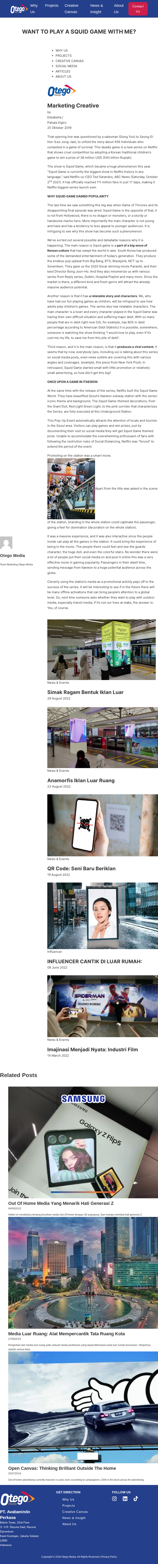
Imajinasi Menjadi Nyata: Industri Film (92, 1049)
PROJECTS (64, 56)
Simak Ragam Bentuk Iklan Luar (85, 692)
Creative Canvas (71, 8)
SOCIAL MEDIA (66, 66)
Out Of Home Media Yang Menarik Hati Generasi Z (61, 1203)
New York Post (129, 362)
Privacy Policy (109, 1556)
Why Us (34, 8)
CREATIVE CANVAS (70, 61)
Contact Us (138, 9)
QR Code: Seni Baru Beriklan (81, 868)
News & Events (58, 683)
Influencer (54, 952)
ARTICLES (63, 71)
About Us (119, 8)
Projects (51, 5)
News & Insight (96, 8)
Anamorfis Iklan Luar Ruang (81, 780)
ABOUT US (63, 76)
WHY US (62, 50)
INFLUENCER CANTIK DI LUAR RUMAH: (94, 961)
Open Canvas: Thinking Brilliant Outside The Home (62, 1468)
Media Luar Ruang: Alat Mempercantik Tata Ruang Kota (66, 1333)
